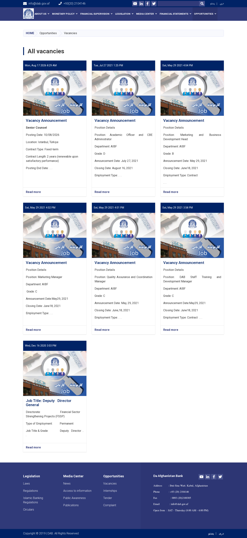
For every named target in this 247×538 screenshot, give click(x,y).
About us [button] (40, 13)
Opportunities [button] (203, 13)
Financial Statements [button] (174, 13)
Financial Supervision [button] (94, 13)
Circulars (28, 509)
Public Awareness (74, 498)
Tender (107, 498)
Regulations (30, 490)
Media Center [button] (145, 13)
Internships (110, 490)
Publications (71, 505)
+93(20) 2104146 (74, 3)
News (67, 483)
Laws (26, 483)
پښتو (212, 3)
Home (30, 33)
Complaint (109, 505)
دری (222, 3)
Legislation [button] (122, 13)
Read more (33, 192)
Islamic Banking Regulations (33, 500)
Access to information (77, 490)
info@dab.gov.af (39, 3)
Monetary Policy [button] (63, 13)
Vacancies (110, 483)
